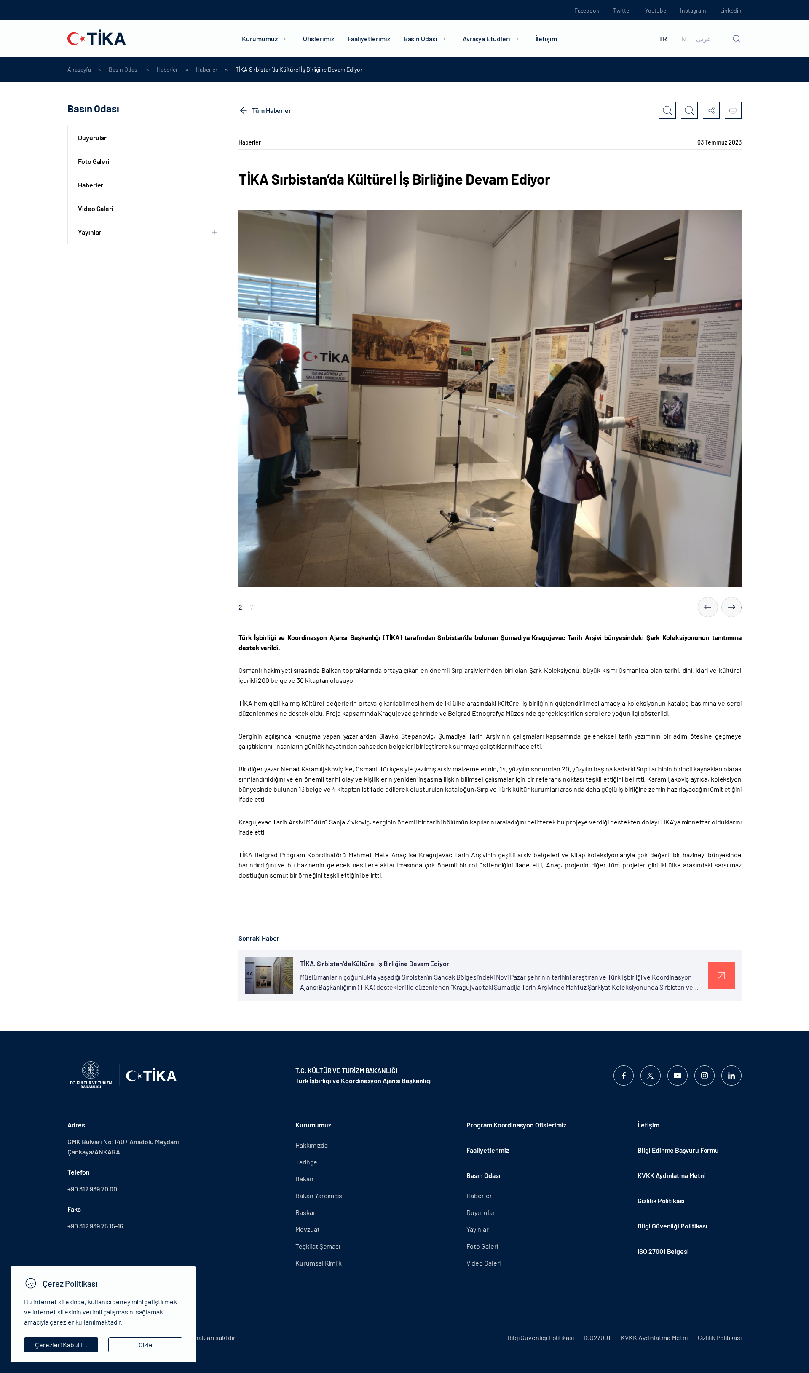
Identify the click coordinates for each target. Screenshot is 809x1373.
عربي (703, 38)
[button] (708, 607)
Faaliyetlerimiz (369, 39)
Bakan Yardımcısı (319, 1195)
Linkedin (731, 10)
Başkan (306, 1212)
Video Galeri (95, 208)
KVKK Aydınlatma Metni (671, 1175)
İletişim (546, 39)
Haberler (167, 69)
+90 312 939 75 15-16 (95, 1226)
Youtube (656, 10)
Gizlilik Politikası (661, 1200)
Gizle (146, 1345)
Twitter (622, 10)
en (681, 38)
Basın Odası (420, 39)
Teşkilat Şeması (317, 1246)
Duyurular (92, 138)
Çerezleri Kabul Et (61, 1345)
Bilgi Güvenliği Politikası (672, 1226)
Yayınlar (477, 1229)
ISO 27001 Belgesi (663, 1251)
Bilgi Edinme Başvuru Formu (678, 1150)
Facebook (586, 10)
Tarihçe (306, 1162)
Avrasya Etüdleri (486, 39)
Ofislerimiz (318, 39)
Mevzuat (307, 1229)
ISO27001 (597, 1337)
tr (663, 38)
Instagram (693, 10)
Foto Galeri (94, 161)
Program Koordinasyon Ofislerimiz (516, 1125)
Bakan (304, 1179)
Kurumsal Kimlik (318, 1263)
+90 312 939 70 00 (92, 1189)
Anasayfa (79, 69)
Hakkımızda (311, 1145)
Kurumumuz (259, 39)
